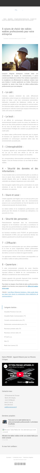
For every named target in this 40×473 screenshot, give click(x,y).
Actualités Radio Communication (13, 316)
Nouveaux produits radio (11, 328)
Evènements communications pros (14, 324)
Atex (5, 341)
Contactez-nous (17, 457)
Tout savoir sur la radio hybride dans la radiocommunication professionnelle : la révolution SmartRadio (23, 422)
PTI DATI (23, 38)
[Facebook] (21, 464)
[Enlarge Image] (20, 44)
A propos (8, 457)
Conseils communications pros (12, 38)
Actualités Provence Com (11, 312)
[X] (18, 464)
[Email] (15, 464)
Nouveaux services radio (11, 333)
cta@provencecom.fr (11, 407)
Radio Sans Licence (9, 345)
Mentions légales (28, 457)
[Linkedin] (24, 464)
